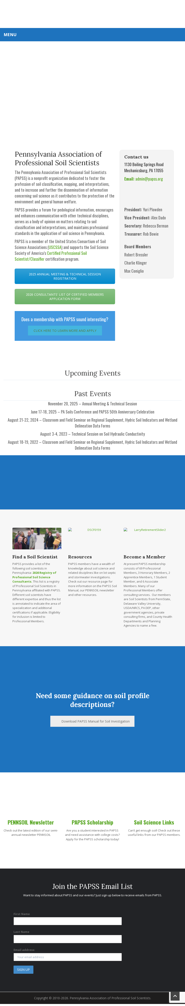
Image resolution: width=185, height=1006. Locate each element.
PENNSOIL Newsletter (31, 822)
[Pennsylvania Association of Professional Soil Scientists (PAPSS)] (92, 13)
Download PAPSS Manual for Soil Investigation (95, 721)
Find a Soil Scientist (35, 557)
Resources (80, 557)
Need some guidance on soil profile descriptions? (92, 700)
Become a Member (145, 557)
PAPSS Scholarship (92, 822)
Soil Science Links (154, 822)
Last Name (21, 932)
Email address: (24, 950)
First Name (22, 914)
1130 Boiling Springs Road (144, 164)
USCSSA (55, 247)
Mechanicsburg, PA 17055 (143, 170)
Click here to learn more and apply (65, 330)
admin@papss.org (143, 179)
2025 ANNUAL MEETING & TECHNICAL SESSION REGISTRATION (65, 276)
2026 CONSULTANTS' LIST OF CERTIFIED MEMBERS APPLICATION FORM (65, 296)
